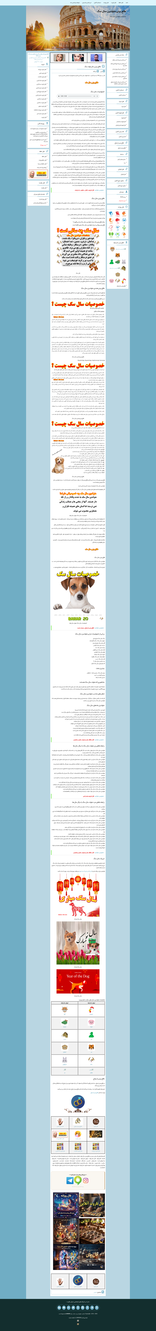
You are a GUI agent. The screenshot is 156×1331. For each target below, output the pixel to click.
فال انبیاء (123, 106)
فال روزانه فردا (42, 199)
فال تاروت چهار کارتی (41, 87)
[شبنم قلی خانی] (59, 58)
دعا (125, 163)
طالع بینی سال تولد (121, 286)
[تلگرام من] (92, 1308)
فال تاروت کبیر (42, 73)
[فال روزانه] (66, 1205)
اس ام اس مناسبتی (86, 2)
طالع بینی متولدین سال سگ (111, 11)
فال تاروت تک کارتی (41, 80)
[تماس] (78, 1308)
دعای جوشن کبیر (121, 159)
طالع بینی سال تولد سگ (92, 66)
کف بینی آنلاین (122, 136)
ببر (91, 1052)
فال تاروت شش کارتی (41, 95)
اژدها (64, 1026)
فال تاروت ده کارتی (41, 102)
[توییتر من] (73, 1308)
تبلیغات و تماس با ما (75, 2)
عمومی (95, 1292)
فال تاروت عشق (42, 106)
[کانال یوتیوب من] (64, 1308)
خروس (91, 1014)
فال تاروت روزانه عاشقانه (40, 110)
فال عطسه (43, 187)
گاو (64, 1014)
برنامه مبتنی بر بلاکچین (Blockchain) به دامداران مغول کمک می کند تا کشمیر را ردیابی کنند (39, 134)
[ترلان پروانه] (78, 58)
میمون (64, 1052)
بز (64, 1072)
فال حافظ (121, 2)
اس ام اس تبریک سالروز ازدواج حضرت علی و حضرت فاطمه (119, 83)
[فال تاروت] (92, 1205)
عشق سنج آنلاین (122, 185)
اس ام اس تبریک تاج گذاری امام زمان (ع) (119, 64)
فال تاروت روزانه (42, 69)
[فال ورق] (66, 1257)
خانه (127, 2)
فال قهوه (123, 118)
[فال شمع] (66, 1231)
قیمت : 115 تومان (38, 58)
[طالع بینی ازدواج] (78, 1102)
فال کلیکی (123, 174)
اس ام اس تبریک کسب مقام (119, 60)
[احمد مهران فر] (96, 58)
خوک (91, 1026)
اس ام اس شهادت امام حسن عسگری (119, 77)
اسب (64, 1039)
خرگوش (65, 1064)
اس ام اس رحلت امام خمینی (119, 72)
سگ (91, 1064)
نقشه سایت (71, 1317)
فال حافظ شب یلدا (42, 163)
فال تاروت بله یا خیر (41, 113)
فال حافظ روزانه (42, 160)
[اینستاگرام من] (82, 1308)
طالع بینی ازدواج (122, 148)
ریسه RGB (123, 197)
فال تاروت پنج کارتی (41, 91)
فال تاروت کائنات (42, 76)
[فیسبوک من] (87, 1308)
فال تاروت (113, 2)
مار (91, 1039)
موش (91, 1072)
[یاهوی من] (97, 1308)
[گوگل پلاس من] (68, 1308)
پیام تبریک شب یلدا (41, 167)
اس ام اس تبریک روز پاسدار (119, 69)
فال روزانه (106, 2)
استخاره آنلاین (97, 2)
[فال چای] (92, 1257)
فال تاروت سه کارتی (41, 84)
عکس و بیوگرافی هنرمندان (39, 203)
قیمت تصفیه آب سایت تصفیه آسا (38, 128)
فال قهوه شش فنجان (121, 125)
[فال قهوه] (92, 1231)
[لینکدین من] (59, 1308)
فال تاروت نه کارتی (41, 99)
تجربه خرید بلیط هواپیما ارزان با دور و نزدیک (39, 140)
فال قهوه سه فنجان (121, 121)
